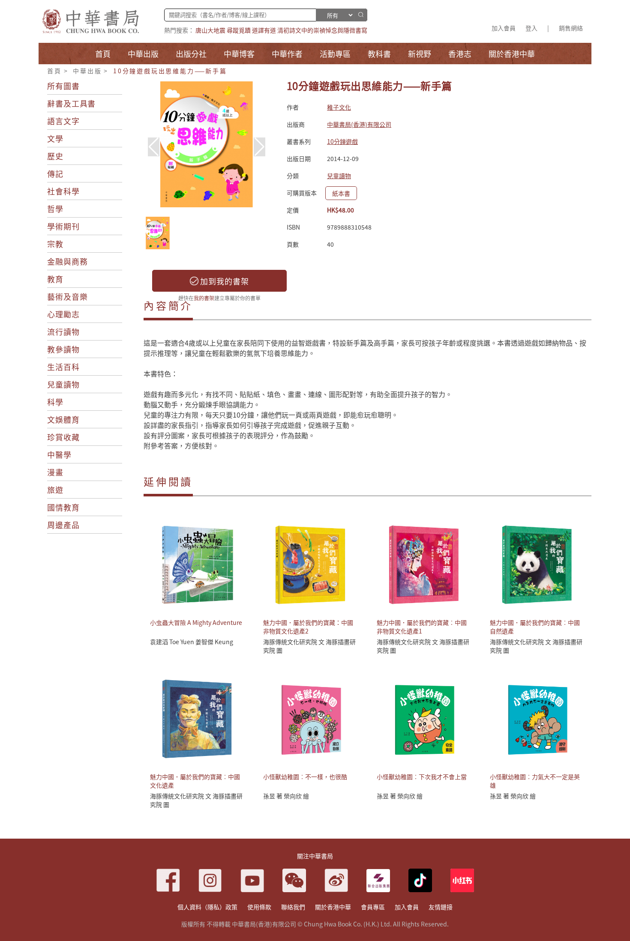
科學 (55, 401)
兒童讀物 (63, 384)
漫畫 (55, 472)
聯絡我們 (293, 906)
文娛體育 (63, 419)
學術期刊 (63, 226)
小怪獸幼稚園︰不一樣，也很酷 (305, 776)
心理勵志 (63, 314)
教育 (55, 278)
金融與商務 (67, 261)
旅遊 (55, 489)
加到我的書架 (223, 281)
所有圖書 (63, 85)
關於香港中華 (333, 906)
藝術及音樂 (67, 296)
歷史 (55, 155)
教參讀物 (63, 349)
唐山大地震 (210, 30)
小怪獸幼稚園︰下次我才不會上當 (422, 776)
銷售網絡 (571, 28)
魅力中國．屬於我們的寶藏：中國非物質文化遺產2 (308, 626)
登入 (531, 28)
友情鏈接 (441, 906)
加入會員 (504, 28)
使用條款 (259, 906)
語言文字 (63, 120)
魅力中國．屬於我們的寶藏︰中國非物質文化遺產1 (422, 626)
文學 (55, 138)
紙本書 (341, 193)
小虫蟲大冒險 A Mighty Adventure (196, 622)
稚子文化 (339, 107)
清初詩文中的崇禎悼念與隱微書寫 (322, 30)
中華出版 (87, 70)
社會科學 (63, 191)
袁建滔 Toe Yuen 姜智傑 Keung (191, 641)
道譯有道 (264, 30)
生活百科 (63, 366)
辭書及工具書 (71, 103)
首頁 (54, 70)
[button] (259, 146)
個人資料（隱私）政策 (207, 906)
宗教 (55, 243)
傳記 (55, 173)
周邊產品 (63, 524)
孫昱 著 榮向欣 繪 (286, 796)
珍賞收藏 (63, 436)
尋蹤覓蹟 (239, 30)
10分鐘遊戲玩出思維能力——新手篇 (170, 70)
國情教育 (63, 507)
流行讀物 (63, 331)
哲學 (55, 208)
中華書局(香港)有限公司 (359, 124)
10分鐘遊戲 (342, 141)
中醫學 (59, 454)
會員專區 (373, 906)
